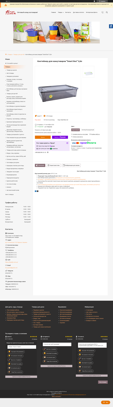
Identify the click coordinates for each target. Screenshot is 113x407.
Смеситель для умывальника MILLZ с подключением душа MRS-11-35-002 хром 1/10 (91, 345)
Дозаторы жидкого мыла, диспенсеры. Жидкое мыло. (15, 130)
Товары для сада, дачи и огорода (16, 150)
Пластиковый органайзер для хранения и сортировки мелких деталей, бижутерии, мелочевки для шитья (69, 184)
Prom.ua (64, 391)
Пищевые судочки (38, 310)
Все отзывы (102, 382)
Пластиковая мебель (13, 310)
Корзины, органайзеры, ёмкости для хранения (16, 102)
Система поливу (11, 184)
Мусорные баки (11, 318)
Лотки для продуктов (39, 316)
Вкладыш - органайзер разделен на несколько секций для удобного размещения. (62, 179)
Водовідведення (12, 174)
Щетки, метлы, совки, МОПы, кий (16, 156)
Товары (60, 12)
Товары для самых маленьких (42, 327)
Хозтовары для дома (13, 162)
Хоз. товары (36, 322)
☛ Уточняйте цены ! (11, 63)
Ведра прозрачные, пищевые (15, 168)
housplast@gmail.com (11, 267)
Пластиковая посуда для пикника (16, 137)
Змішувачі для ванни (13, 76)
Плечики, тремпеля (12, 159)
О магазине (89, 310)
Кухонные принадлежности (15, 122)
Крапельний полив (12, 181)
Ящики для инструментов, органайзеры (14, 141)
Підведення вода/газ (13, 178)
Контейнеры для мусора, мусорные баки (17, 89)
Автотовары (10, 73)
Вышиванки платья (65, 316)
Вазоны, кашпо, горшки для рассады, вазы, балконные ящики (16, 97)
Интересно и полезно (92, 316)
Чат (107, 402)
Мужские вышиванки (66, 310)
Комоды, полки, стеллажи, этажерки (14, 80)
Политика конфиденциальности (77, 394)
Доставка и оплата (78, 12)
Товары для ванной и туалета (15, 134)
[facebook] (35, 191)
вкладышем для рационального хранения (68, 177)
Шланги (9, 187)
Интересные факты (91, 12)
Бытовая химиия (38, 324)
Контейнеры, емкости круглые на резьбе (16, 114)
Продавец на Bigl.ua (56, 393)
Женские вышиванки (66, 312)
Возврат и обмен (91, 320)
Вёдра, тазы (36, 318)
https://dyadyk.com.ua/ (11, 262)
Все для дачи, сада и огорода (15, 312)
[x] (37, 191)
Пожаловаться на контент (62, 394)
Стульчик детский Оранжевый (51, 344)
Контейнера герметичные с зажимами (15, 110)
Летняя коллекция (65, 318)
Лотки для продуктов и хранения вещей (16, 125)
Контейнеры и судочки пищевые (16, 106)
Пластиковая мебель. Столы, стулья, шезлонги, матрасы (15, 85)
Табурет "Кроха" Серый (14, 346)
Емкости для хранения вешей (42, 320)
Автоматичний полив (13, 190)
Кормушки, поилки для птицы (15, 165)
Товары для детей (18, 54)
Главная (53, 12)
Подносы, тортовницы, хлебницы (16, 118)
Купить (43, 137)
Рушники (62, 322)
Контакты (68, 12)
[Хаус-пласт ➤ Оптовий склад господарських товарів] (10, 12)
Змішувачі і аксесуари (13, 171)
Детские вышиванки (66, 314)
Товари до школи (12, 70)
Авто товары (9, 194)
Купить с (57, 137)
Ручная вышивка (64, 320)
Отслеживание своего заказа (94, 318)
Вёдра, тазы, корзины (13, 153)
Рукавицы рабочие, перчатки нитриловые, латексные (15, 146)
